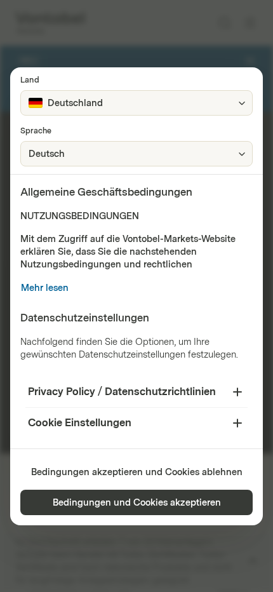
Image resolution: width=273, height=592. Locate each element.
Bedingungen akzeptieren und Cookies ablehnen (137, 472)
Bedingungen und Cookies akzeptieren (137, 502)
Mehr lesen (45, 288)
